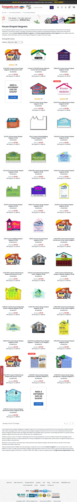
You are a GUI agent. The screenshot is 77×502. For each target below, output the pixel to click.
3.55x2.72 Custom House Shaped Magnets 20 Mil (38, 205)
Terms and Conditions (45, 501)
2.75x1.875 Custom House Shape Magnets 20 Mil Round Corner (13, 69)
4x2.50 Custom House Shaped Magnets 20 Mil (64, 205)
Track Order (55, 482)
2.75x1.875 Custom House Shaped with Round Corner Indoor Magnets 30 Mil (64, 240)
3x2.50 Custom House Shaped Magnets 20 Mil (13, 205)
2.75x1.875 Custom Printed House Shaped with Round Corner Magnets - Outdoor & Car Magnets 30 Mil (13, 275)
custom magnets (50, 447)
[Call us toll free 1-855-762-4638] (58, 7)
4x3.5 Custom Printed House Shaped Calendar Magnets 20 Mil (64, 273)
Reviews (38, 482)
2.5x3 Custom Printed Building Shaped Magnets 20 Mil (38, 137)
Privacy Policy (57, 501)
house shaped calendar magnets (23, 33)
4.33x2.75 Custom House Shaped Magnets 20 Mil (38, 307)
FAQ (44, 482)
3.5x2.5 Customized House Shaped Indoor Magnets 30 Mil (38, 273)
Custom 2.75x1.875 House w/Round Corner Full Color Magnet (38, 69)
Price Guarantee (27, 485)
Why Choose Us (18, 482)
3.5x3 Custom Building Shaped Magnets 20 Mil (13, 239)
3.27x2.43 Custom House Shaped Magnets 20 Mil (13, 171)
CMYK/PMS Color (65, 482)
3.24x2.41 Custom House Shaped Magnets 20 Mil (64, 137)
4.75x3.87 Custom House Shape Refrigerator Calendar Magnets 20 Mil (64, 376)
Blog (48, 482)
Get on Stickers (2, 375)
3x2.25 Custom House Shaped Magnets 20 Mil (13, 137)
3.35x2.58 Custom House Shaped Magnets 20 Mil (38, 171)
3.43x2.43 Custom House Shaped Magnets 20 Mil (64, 171)
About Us (9, 482)
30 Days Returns (29, 482)
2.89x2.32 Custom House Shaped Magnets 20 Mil (64, 69)
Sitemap (42, 485)
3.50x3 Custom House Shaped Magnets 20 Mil (38, 239)
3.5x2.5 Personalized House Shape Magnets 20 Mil (63, 103)
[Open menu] (74, 7)
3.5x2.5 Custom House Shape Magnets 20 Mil (38, 103)
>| (72, 423)
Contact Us (50, 485)
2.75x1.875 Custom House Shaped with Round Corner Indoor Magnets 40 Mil (64, 308)
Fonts (36, 485)
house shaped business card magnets (48, 33)
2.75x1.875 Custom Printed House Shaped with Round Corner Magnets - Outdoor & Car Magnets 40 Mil (13, 377)
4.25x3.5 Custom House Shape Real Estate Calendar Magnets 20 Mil (13, 307)
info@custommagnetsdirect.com (64, 450)
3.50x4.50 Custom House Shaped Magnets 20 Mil (64, 341)
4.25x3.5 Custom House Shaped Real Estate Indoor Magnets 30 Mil (13, 409)
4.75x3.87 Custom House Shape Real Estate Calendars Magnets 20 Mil (38, 376)
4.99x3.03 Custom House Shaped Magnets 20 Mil (13, 341)
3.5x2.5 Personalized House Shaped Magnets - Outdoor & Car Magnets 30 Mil (38, 342)
